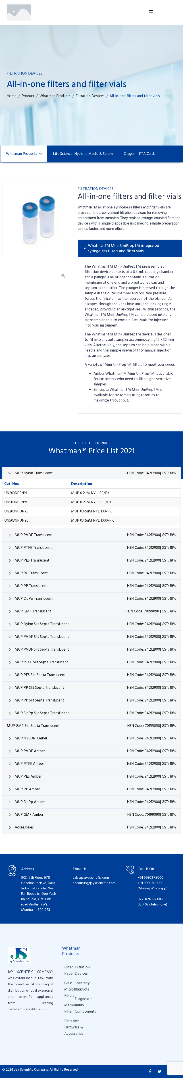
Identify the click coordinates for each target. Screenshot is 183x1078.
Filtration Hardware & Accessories (67, 1027)
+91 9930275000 (150, 877)
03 (147, 904)
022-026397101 (149, 899)
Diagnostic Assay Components (78, 1005)
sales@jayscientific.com (91, 877)
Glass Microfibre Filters (65, 989)
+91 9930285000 (150, 883)
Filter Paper (65, 970)
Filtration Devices (76, 970)
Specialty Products (76, 986)
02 (140, 904)
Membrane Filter (65, 1008)
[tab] (130, 248)
